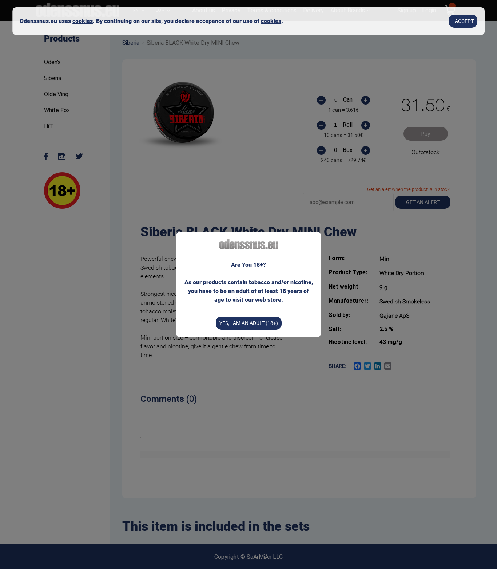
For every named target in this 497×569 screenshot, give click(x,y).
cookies (82, 20)
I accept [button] (463, 21)
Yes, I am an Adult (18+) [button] (248, 323)
